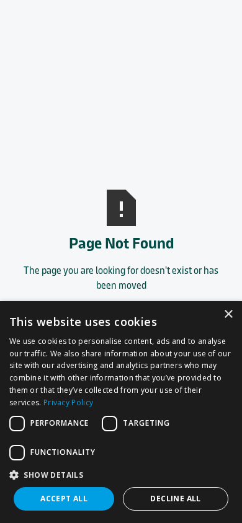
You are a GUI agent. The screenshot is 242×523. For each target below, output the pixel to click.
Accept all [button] (63, 498)
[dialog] (121, 412)
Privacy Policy (68, 402)
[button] (121, 474)
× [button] (228, 314)
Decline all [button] (175, 498)
